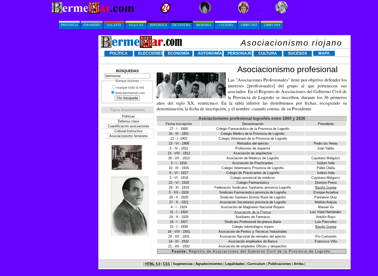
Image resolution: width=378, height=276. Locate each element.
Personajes (240, 53)
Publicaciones (279, 264)
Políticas (128, 116)
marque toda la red (130, 87)
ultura (226, 25)
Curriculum (256, 264)
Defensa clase (128, 121)
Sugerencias (183, 264)
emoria (203, 25)
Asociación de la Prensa (253, 212)
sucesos (297, 53)
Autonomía (210, 53)
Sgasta (114, 25)
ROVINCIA (69, 25)
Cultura (267, 53)
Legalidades (235, 264)
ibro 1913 (249, 25)
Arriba (298, 264)
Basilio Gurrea (325, 187)
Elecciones (150, 53)
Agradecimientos (208, 264)
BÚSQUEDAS (127, 71)
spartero (92, 25)
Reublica (158, 25)
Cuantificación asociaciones (128, 126)
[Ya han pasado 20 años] (153, 13)
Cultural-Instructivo (128, 131)
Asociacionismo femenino (128, 136)
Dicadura (181, 25)
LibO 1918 (272, 25)
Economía (179, 53)
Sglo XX (136, 25)
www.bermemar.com (130, 93)
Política (119, 53)
